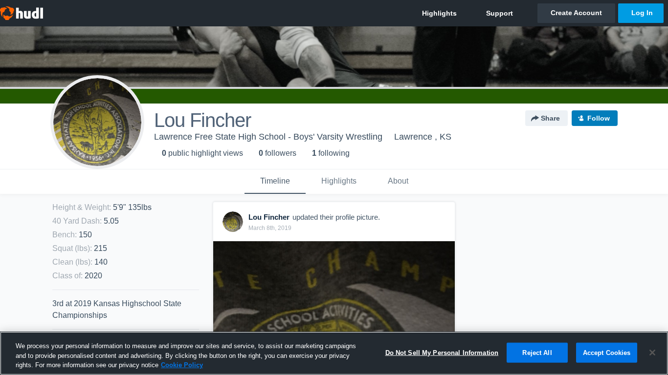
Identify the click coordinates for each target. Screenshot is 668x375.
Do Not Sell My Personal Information (442, 352)
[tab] (275, 181)
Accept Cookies (607, 352)
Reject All (537, 352)
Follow (598, 118)
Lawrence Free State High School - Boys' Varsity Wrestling (268, 137)
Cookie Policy (182, 365)
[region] (334, 353)
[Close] (652, 352)
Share (550, 118)
